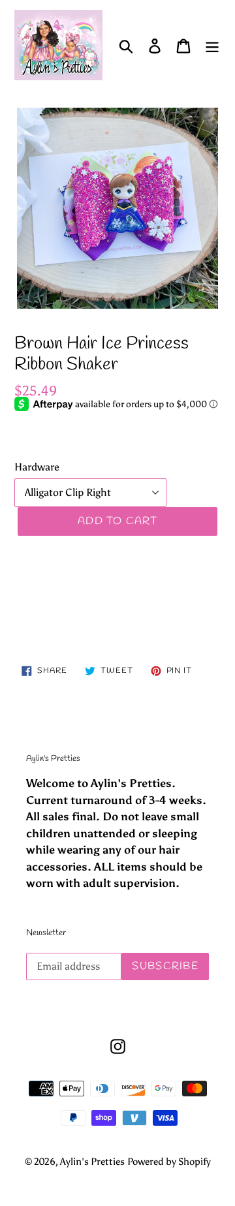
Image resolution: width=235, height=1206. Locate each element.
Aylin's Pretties (92, 1161)
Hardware (36, 467)
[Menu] (212, 45)
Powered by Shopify (169, 1161)
